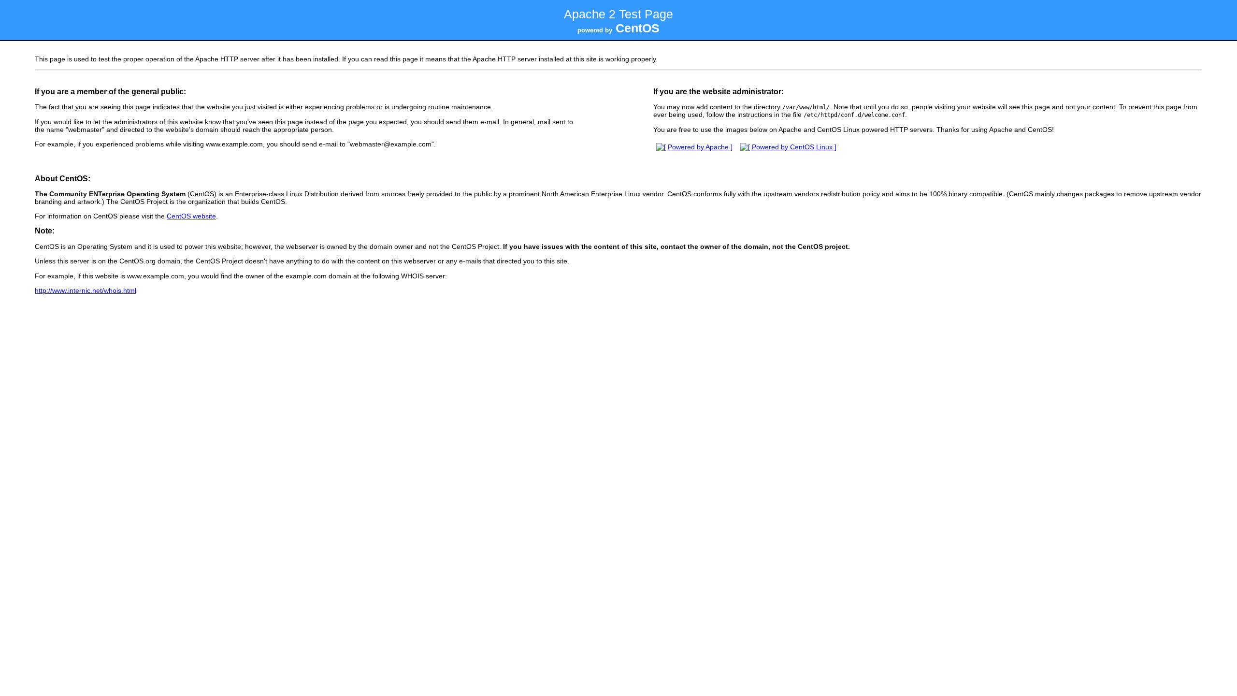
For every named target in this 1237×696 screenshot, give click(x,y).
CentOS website (191, 216)
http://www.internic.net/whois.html (85, 290)
